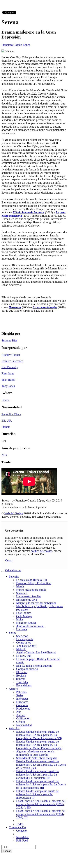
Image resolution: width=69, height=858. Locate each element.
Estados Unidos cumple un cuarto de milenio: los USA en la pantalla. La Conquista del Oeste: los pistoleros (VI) (39, 735)
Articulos (14, 728)
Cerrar (9, 560)
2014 (4, 455)
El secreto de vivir (26, 599)
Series (12, 632)
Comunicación (17, 827)
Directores (22, 701)
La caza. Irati (23, 655)
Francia (5, 426)
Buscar (6, 851)
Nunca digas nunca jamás (31, 589)
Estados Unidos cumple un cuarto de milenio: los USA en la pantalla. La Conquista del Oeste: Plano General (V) (39, 745)
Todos (19, 824)
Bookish (21, 675)
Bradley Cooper (10, 354)
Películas (21, 692)
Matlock (21, 649)
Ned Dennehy (9, 367)
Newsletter (22, 837)
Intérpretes (22, 698)
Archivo (13, 688)
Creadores (22, 705)
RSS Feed (22, 840)
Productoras (23, 708)
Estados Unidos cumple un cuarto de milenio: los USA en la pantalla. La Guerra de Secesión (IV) (41, 764)
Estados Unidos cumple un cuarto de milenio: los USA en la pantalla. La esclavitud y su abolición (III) (37, 774)
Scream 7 (21, 593)
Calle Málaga (24, 616)
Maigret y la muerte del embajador (36, 603)
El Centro (21, 672)
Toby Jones (8, 385)
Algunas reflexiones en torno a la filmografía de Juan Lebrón (35, 753)
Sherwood (22, 635)
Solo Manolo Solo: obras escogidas (36, 758)
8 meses (20, 678)
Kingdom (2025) (26, 622)
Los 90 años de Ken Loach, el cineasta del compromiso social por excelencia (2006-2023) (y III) (40, 804)
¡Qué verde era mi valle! (30, 626)
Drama (5, 400)
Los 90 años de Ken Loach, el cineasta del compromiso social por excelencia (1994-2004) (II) (40, 814)
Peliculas (14, 576)
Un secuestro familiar (28, 596)
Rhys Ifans (7, 373)
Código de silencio (27, 668)
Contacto (21, 830)
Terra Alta (22, 682)
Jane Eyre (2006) (26, 645)
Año (18, 711)
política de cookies (41, 550)
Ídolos (19, 619)
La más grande (24, 639)
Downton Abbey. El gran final (33, 583)
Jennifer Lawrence (12, 361)
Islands (20, 586)
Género (20, 721)
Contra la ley (23, 642)
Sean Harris (8, 379)
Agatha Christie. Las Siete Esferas (36, 652)
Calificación (23, 718)
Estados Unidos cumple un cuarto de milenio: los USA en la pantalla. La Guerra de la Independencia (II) (41, 784)
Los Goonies (23, 612)
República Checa (11, 414)
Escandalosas (24, 685)
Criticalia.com (13, 570)
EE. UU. (6, 420)
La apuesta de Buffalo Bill (31, 579)
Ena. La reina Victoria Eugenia (34, 665)
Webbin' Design (13, 513)
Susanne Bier (9, 340)
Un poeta (21, 629)
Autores (20, 715)
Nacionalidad (24, 725)
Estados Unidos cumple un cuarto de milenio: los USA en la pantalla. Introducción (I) (37, 794)
